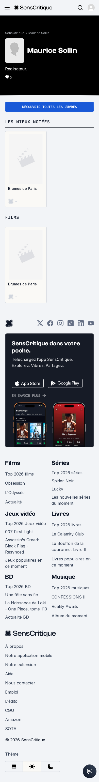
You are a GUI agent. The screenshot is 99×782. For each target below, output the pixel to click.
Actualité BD (17, 617)
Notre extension (20, 664)
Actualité (13, 501)
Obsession (15, 483)
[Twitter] (40, 325)
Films (12, 462)
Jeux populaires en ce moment (23, 563)
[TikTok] (71, 325)
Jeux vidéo (20, 513)
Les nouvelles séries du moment (71, 500)
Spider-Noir (63, 480)
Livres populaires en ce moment (71, 562)
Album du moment (69, 615)
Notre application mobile (28, 655)
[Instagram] (60, 325)
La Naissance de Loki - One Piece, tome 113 (26, 605)
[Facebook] (50, 325)
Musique (63, 576)
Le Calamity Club (68, 533)
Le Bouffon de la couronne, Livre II (69, 546)
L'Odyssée (15, 492)
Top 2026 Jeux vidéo (25, 523)
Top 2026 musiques (70, 587)
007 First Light (19, 531)
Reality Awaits (65, 606)
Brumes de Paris (22, 188)
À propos (14, 646)
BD (9, 576)
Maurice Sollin (38, 33)
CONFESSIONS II (69, 597)
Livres (60, 513)
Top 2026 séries (67, 472)
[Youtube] (91, 325)
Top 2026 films (19, 474)
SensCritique (14, 33)
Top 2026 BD (18, 586)
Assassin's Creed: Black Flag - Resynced (22, 546)
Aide (9, 673)
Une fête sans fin (21, 594)
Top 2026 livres (66, 524)
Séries (60, 462)
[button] (91, 7)
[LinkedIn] (81, 325)
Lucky (57, 489)
